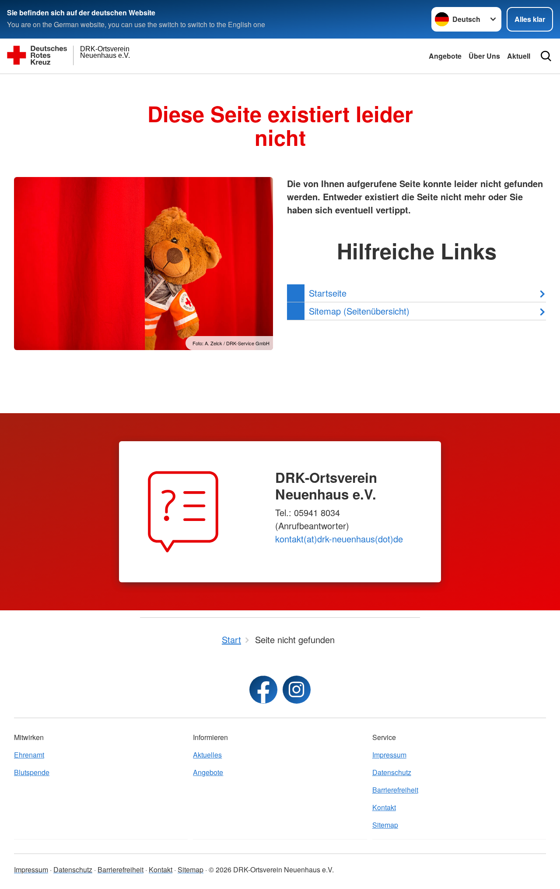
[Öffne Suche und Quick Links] (546, 56)
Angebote (445, 56)
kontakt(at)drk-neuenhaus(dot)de (339, 538)
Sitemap (385, 825)
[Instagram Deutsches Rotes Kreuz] (297, 690)
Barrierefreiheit (395, 790)
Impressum (389, 755)
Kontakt (384, 807)
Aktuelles (207, 755)
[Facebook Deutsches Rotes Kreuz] (263, 690)
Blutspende (31, 772)
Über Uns (484, 56)
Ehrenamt (29, 755)
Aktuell (518, 56)
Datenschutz (391, 772)
